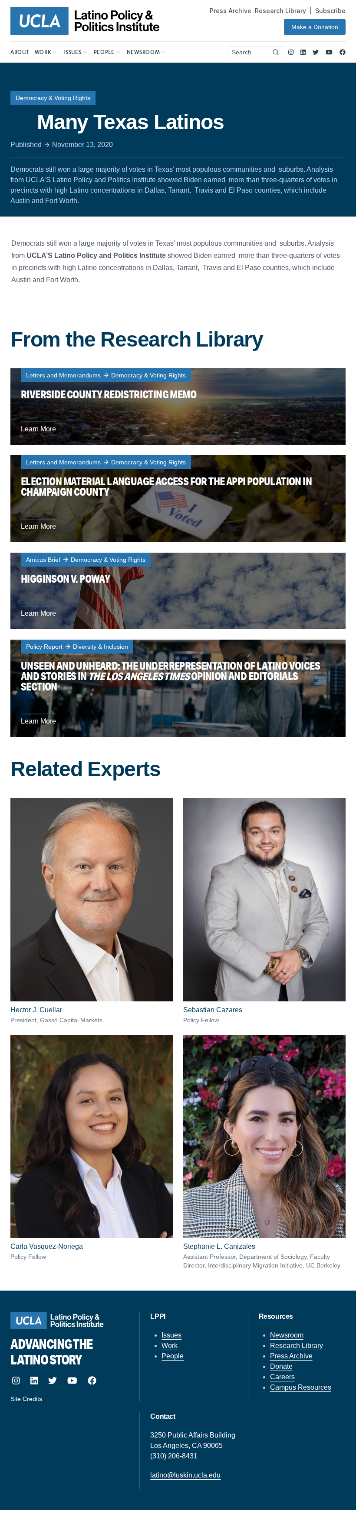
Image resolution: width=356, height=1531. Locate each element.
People (173, 1356)
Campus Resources (300, 1387)
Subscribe (330, 10)
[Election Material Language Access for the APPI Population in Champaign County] (178, 498)
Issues (171, 1335)
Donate (281, 1366)
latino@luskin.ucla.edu (185, 1475)
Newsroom (286, 1335)
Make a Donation (314, 26)
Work (170, 1345)
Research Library (280, 10)
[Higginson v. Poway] (178, 591)
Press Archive (230, 10)
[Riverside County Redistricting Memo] (178, 406)
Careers (282, 1377)
